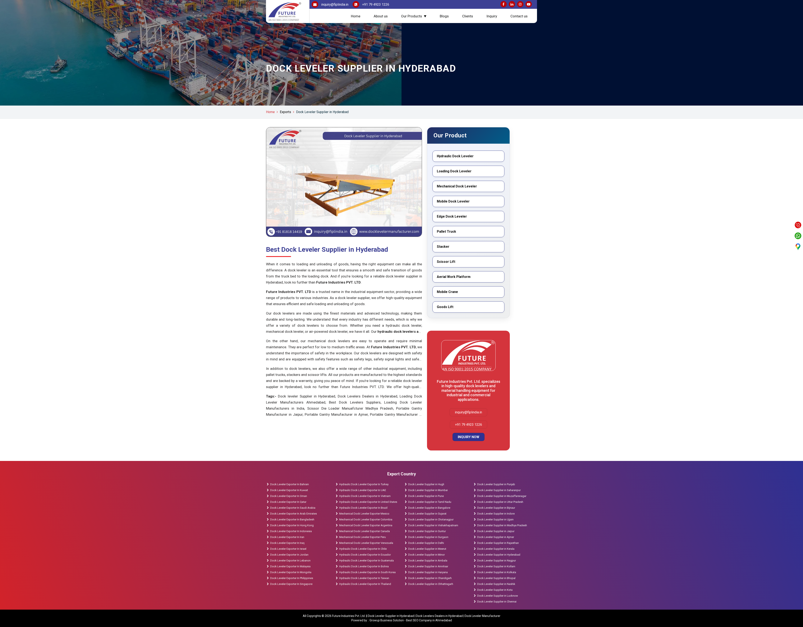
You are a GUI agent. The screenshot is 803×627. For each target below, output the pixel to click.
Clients (467, 16)
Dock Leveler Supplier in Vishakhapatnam (433, 525)
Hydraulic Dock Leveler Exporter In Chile (363, 548)
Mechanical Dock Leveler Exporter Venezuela (366, 542)
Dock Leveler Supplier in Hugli (426, 484)
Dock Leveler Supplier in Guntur (427, 531)
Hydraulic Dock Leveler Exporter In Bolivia (364, 566)
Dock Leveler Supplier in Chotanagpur (431, 519)
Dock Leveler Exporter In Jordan (289, 554)
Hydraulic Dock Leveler (455, 156)
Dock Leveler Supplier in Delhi (426, 542)
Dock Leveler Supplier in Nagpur (496, 560)
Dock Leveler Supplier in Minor (426, 554)
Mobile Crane (447, 292)
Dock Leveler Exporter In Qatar (288, 501)
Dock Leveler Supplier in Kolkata (496, 572)
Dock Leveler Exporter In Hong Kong (292, 525)
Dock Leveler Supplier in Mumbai (428, 490)
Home (355, 16)
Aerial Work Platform (454, 277)
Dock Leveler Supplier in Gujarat (427, 513)
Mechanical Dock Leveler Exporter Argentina (365, 525)
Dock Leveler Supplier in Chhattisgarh (430, 584)
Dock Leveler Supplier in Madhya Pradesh (502, 525)
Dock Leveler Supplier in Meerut (427, 548)
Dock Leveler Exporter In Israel (288, 548)
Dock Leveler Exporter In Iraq (287, 542)
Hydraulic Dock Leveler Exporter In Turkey (364, 484)
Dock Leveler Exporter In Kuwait (289, 490)
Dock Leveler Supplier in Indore (496, 513)
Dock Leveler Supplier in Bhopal (496, 578)
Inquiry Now (468, 437)
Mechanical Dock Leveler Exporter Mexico (364, 513)
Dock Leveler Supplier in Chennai (497, 601)
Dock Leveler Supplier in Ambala (427, 560)
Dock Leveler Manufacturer (482, 616)
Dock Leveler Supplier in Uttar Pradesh (500, 501)
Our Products (411, 16)
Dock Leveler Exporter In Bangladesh (292, 519)
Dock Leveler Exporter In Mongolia (290, 572)
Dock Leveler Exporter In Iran (287, 537)
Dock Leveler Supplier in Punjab (496, 484)
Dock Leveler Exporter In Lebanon (290, 560)
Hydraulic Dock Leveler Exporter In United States (368, 501)
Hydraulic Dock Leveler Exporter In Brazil (363, 507)
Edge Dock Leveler (452, 216)
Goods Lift (445, 307)
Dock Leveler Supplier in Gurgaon (428, 537)
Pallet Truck (446, 232)
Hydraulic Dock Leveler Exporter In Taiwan (364, 578)
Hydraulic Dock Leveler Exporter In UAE (362, 490)
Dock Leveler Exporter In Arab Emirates (293, 513)
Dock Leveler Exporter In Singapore (291, 584)
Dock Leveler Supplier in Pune (426, 496)
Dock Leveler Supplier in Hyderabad (322, 112)
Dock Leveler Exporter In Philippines (291, 578)
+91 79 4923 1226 (375, 4)
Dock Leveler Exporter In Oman (288, 496)
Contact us (519, 16)
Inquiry (491, 16)
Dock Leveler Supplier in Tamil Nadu (429, 501)
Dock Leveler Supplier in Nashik (496, 584)
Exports (285, 112)
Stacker (443, 247)
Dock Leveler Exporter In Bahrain (289, 484)
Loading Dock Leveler (454, 171)
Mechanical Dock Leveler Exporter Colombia (365, 519)
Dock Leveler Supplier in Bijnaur (496, 507)
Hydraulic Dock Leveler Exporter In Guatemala (366, 560)
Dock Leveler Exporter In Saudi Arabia (292, 507)
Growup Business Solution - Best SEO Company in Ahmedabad (411, 620)
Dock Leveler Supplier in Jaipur (495, 531)
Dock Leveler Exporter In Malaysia (290, 566)
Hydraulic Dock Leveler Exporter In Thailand (365, 584)
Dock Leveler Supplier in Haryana (428, 572)
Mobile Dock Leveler (453, 201)
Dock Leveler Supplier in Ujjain (495, 519)
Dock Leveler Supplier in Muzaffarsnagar (501, 496)
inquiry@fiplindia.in (334, 4)
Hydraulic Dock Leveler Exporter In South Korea (367, 572)
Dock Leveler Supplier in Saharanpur (499, 490)
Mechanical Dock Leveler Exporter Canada (364, 531)
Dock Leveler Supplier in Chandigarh (430, 578)
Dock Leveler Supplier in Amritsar (428, 566)
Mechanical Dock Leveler (457, 186)
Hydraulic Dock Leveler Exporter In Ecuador (365, 554)
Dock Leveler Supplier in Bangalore (429, 507)
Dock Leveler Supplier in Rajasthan (498, 542)
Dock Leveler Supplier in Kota (495, 589)
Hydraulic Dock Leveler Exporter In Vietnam (365, 496)
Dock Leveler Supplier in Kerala (495, 548)
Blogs (444, 16)
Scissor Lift (446, 262)
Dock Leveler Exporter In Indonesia (291, 531)
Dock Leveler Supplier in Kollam (496, 566)
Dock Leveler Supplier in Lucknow (497, 595)
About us (381, 16)
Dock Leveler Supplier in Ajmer (495, 537)
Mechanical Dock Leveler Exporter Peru (362, 537)
